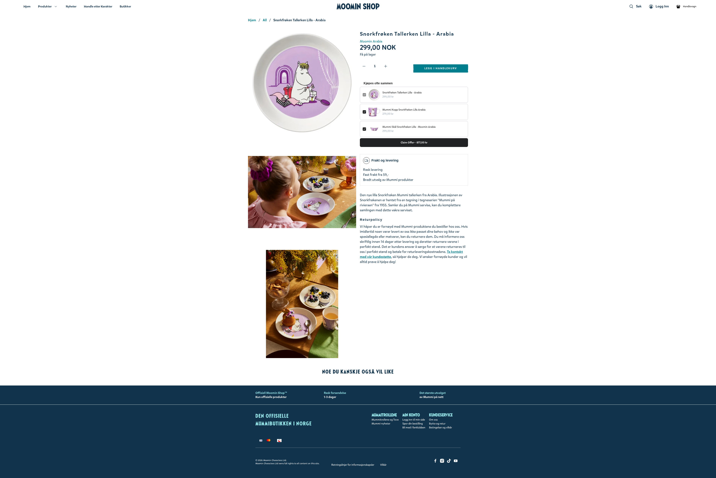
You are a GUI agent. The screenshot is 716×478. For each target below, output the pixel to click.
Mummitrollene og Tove (385, 419)
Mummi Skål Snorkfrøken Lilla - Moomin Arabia (409, 127)
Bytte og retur (437, 423)
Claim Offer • (414, 142)
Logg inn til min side (413, 419)
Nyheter (71, 6)
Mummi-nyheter (381, 423)
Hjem (27, 6)
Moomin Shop (358, 6)
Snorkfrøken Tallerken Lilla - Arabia (402, 92)
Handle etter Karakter (98, 6)
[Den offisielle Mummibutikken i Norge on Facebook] (435, 462)
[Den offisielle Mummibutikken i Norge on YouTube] (456, 462)
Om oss (433, 419)
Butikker (125, 6)
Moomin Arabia (371, 41)
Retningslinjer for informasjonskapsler (352, 465)
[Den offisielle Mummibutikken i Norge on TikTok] (449, 462)
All (265, 20)
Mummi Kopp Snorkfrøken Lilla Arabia (403, 110)
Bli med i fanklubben (413, 427)
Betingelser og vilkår (440, 427)
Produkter (45, 6)
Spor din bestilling (412, 423)
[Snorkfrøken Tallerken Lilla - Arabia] (302, 82)
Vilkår (383, 465)
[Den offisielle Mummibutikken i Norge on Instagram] (442, 462)
